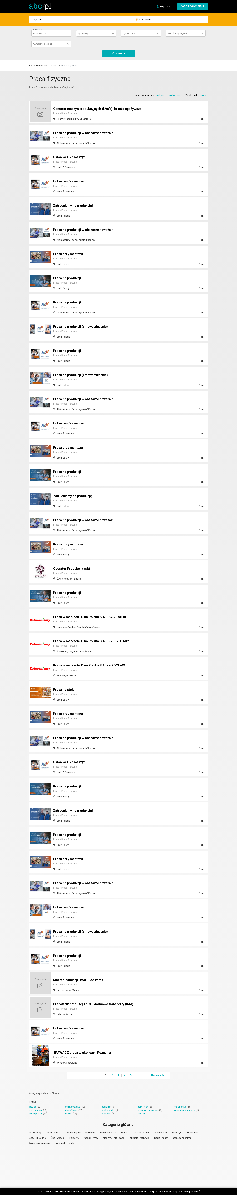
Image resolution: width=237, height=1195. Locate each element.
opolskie (106, 1106)
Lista (195, 95)
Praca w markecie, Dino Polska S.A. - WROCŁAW (89, 665)
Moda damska (54, 1132)
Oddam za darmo (182, 1137)
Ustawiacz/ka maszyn (69, 157)
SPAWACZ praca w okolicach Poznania (82, 1052)
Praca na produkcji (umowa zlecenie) (80, 326)
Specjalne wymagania (177, 33)
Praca (54, 65)
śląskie (68, 1113)
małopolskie (180, 1106)
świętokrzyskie (72, 1106)
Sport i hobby (161, 1137)
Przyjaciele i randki (64, 1143)
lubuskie (142, 1113)
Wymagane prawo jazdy (43, 44)
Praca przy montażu (68, 254)
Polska (32, 1101)
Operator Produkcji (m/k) (71, 568)
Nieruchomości (108, 1132)
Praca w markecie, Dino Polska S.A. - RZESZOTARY (91, 641)
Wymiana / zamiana (39, 1143)
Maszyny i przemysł (113, 1137)
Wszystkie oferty (38, 65)
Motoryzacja (35, 1132)
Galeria (203, 95)
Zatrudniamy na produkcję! (73, 205)
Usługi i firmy (91, 1137)
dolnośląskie (71, 1110)
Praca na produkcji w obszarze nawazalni (83, 520)
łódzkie (32, 1106)
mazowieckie (36, 1110)
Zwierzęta (177, 1132)
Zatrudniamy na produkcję (72, 496)
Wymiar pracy (129, 33)
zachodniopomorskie (184, 1110)
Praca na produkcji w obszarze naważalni (83, 133)
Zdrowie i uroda (140, 1132)
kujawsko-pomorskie (148, 1110)
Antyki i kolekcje (37, 1137)
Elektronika (192, 1132)
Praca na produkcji (67, 278)
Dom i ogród (160, 1132)
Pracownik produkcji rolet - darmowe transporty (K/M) (93, 1004)
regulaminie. (192, 1191)
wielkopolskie (36, 1113)
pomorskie (143, 1106)
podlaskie (106, 1113)
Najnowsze (147, 95)
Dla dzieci (90, 1132)
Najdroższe (174, 95)
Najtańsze (161, 95)
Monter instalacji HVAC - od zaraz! (78, 980)
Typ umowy (83, 33)
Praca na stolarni (65, 689)
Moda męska (74, 1132)
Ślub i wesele (57, 1137)
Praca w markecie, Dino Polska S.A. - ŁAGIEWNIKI (89, 617)
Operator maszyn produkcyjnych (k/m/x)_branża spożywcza (97, 109)
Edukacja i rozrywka (139, 1137)
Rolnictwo (74, 1137)
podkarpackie (108, 1110)
